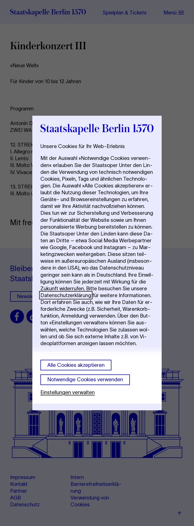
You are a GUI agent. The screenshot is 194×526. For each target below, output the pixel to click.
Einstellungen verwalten (67, 392)
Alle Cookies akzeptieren (76, 365)
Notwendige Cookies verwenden (85, 379)
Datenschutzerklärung (65, 295)
